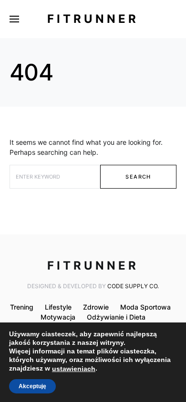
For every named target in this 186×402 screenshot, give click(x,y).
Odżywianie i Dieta (116, 317)
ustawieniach (73, 368)
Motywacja (58, 317)
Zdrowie (96, 307)
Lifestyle (58, 307)
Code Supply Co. (133, 286)
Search (138, 176)
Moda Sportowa (145, 307)
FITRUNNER (93, 19)
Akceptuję (32, 386)
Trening (21, 307)
